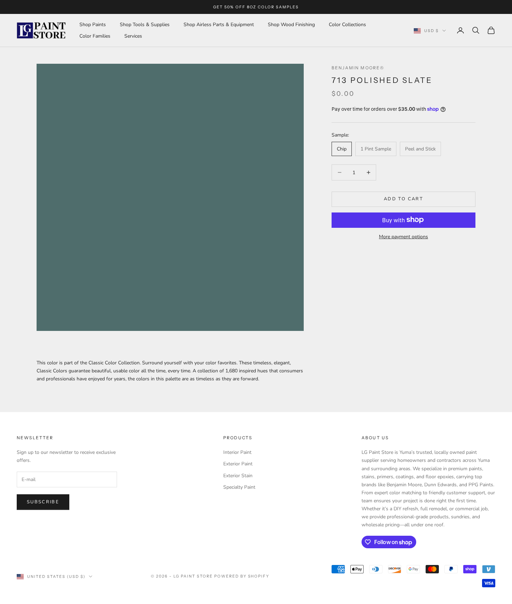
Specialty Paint (239, 487)
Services (133, 36)
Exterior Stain (238, 475)
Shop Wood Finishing (291, 24)
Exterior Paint (238, 463)
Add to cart (403, 199)
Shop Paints (92, 24)
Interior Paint (237, 452)
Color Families (94, 36)
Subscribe (43, 502)
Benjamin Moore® (358, 67)
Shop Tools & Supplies (145, 24)
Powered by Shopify (242, 576)
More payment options (403, 236)
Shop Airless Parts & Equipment (219, 24)
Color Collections (347, 24)
